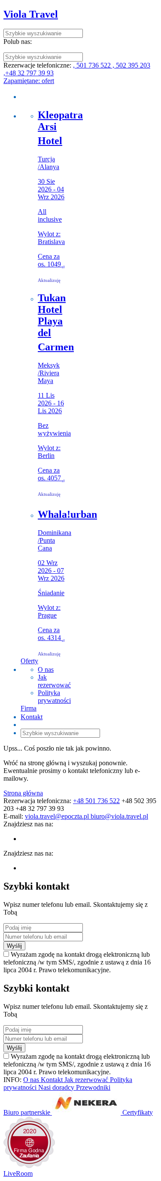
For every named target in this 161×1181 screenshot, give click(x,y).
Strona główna (23, 793)
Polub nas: (17, 41)
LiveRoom (18, 1173)
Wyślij (14, 946)
